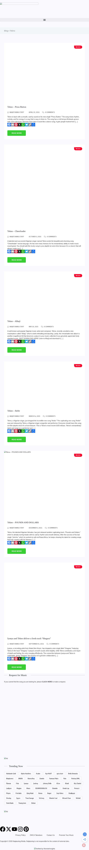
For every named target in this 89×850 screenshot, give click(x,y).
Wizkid (78, 798)
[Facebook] (9, 124)
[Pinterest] (16, 124)
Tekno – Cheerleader (16, 231)
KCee (58, 783)
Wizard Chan (66, 798)
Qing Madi (30, 793)
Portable (18, 793)
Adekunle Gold (11, 774)
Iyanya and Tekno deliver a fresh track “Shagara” (29, 638)
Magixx (19, 788)
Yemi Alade (9, 803)
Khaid (67, 783)
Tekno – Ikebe (13, 411)
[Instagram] (20, 829)
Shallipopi (71, 793)
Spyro (18, 798)
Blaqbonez (9, 778)
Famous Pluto (53, 778)
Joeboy (35, 783)
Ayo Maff (48, 774)
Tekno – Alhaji (13, 321)
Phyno (8, 793)
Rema (40, 793)
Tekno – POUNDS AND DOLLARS (23, 522)
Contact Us (51, 835)
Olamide (55, 788)
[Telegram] (26, 124)
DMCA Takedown (36, 835)
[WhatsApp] (23, 124)
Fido (64, 778)
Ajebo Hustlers (26, 774)
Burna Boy (31, 778)
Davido (42, 778)
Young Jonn (22, 803)
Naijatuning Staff (17, 112)
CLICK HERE (47, 682)
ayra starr (60, 774)
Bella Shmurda (73, 774)
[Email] (12, 124)
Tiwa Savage (29, 798)
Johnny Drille (47, 783)
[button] (44, 20)
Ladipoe (9, 788)
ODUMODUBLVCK (41, 788)
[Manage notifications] (84, 845)
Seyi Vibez (59, 793)
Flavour (8, 783)
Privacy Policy (20, 835)
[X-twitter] (8, 829)
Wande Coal (53, 798)
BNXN (20, 778)
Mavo (28, 788)
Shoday (8, 798)
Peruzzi (76, 788)
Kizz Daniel (77, 783)
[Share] (33, 124)
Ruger (49, 793)
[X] (19, 124)
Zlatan (33, 803)
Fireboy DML (75, 778)
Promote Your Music (66, 835)
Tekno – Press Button (16, 107)
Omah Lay (66, 788)
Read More (17, 133)
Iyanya (26, 783)
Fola (17, 783)
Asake (38, 774)
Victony (41, 798)
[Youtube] (14, 829)
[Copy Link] (30, 124)
